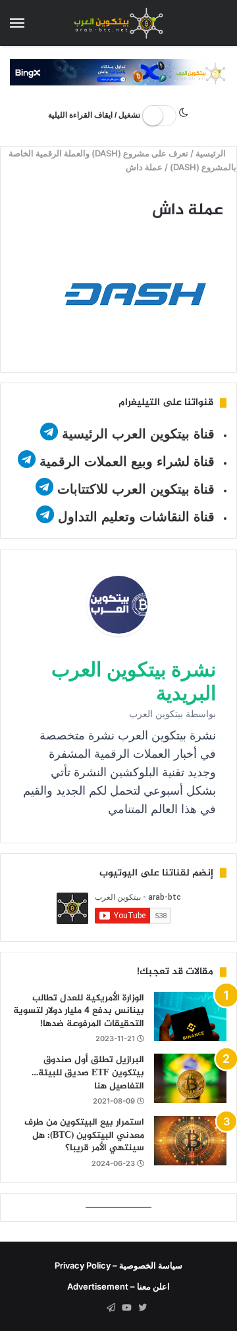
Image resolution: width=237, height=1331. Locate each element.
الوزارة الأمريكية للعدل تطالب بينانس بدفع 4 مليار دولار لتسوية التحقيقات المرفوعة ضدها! (78, 1011)
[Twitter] (142, 1308)
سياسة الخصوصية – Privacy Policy (118, 1265)
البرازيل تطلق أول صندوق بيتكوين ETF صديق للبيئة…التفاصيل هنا (88, 1072)
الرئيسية (212, 153)
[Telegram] (110, 1308)
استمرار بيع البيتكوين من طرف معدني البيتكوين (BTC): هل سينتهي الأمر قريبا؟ (84, 1135)
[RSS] (95, 1308)
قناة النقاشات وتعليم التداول (136, 516)
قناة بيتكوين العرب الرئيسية (138, 434)
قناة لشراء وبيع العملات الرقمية (127, 461)
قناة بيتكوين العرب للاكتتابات (134, 489)
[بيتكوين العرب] (118, 23)
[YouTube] (126, 1308)
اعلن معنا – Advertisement (118, 1286)
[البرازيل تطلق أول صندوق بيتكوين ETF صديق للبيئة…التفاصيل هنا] (190, 1078)
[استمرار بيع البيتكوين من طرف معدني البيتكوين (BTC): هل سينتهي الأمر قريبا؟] (190, 1140)
